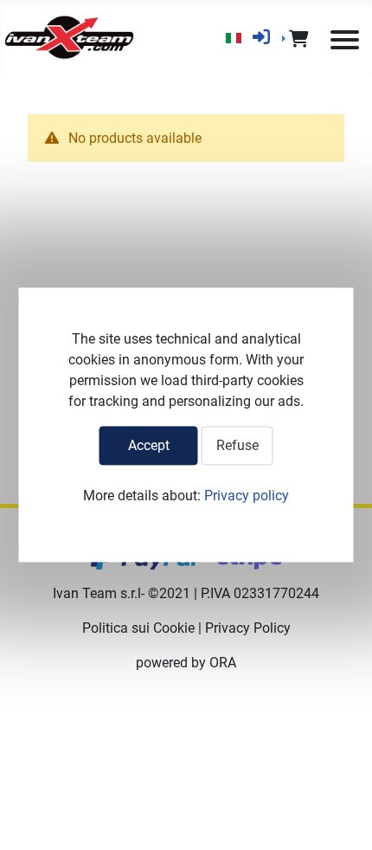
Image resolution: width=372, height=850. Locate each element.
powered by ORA (186, 662)
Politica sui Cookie (138, 628)
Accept (149, 445)
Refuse (237, 445)
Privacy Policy (248, 628)
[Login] (261, 37)
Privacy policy (246, 496)
